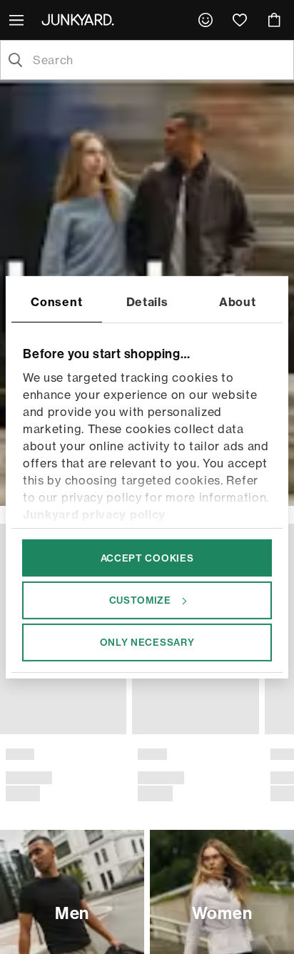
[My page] (205, 20)
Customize (140, 600)
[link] (205, 20)
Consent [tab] (56, 301)
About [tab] (237, 301)
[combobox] (158, 59)
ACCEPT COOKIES (147, 557)
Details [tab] (147, 301)
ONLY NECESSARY (147, 642)
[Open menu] (18, 20)
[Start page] (81, 19)
